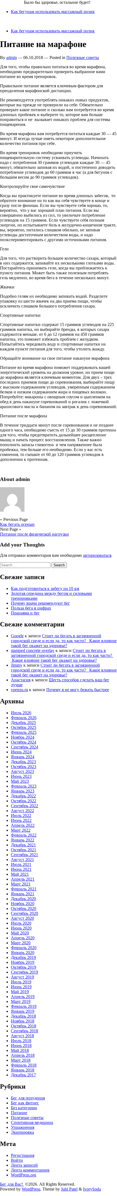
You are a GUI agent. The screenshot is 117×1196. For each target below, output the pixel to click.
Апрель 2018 (23, 1055)
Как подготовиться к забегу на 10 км (45, 588)
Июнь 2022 (21, 820)
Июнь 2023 (21, 776)
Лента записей (24, 1165)
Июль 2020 (21, 923)
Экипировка (22, 1132)
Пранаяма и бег (25, 613)
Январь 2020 (22, 952)
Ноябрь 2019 (22, 962)
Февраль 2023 (23, 786)
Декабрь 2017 (23, 1075)
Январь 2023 (22, 791)
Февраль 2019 (23, 1006)
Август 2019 (22, 977)
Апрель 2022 (23, 825)
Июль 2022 (21, 815)
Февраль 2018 (23, 1065)
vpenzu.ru (19, 689)
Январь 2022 (22, 840)
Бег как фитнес (25, 1103)
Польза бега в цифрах (31, 608)
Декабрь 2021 (23, 845)
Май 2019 (20, 991)
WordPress (31, 1189)
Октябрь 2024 (23, 742)
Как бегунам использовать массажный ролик (53, 11)
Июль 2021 (21, 864)
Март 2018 (20, 1060)
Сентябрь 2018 (24, 1031)
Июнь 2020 (21, 928)
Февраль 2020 (23, 947)
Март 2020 (20, 942)
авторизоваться (97, 555)
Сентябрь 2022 (24, 805)
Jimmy (16, 665)
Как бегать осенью (17, 524)
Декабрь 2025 (23, 722)
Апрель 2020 (23, 938)
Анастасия (20, 680)
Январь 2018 (22, 1070)
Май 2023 (20, 781)
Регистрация (22, 1155)
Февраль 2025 (23, 732)
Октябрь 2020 (23, 908)
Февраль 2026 (23, 717)
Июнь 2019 (21, 986)
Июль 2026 (21, 712)
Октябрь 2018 (23, 1026)
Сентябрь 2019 (24, 972)
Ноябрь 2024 (22, 737)
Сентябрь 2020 (24, 913)
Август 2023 (22, 771)
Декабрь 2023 (23, 761)
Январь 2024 (22, 756)
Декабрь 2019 (23, 957)
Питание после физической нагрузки (34, 534)
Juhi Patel (69, 1189)
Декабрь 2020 (23, 898)
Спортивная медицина (32, 1122)
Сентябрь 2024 (24, 747)
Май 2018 (20, 1050)
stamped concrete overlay (32, 650)
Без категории (24, 1107)
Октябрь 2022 (23, 801)
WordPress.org (23, 1175)
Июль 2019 (21, 982)
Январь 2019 (22, 1011)
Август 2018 (22, 1035)
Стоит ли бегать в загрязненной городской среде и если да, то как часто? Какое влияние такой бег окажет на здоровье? (64, 640)
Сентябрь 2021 (24, 854)
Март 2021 (20, 884)
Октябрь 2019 (23, 967)
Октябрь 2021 (23, 849)
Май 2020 (20, 933)
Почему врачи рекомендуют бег (40, 603)
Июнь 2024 (21, 752)
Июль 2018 (21, 1040)
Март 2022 (20, 830)
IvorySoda (92, 1189)
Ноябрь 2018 (22, 1021)
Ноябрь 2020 (22, 903)
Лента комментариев (30, 1170)
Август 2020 (22, 918)
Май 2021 (20, 874)
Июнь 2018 (21, 1045)
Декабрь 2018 (23, 1016)
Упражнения (22, 1127)
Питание (19, 1112)
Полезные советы (82, 57)
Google (17, 635)
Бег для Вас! (12, 2)
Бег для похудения (28, 1098)
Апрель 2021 (23, 879)
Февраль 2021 (23, 889)
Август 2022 (22, 810)
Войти (17, 1160)
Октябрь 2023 (23, 766)
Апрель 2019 (23, 996)
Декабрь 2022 (23, 796)
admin (11, 57)
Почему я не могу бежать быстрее (77, 689)
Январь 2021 (22, 893)
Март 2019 (20, 1001)
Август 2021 (22, 859)
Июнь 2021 (21, 869)
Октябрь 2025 (23, 727)
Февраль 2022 (23, 835)
